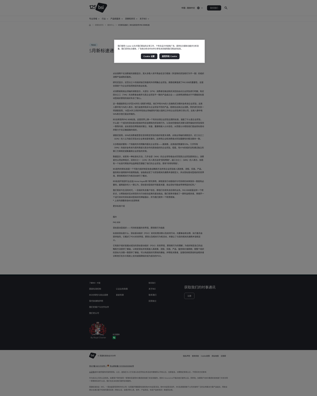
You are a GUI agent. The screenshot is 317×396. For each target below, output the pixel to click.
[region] (159, 51)
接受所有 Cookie (169, 56)
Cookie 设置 (149, 56)
